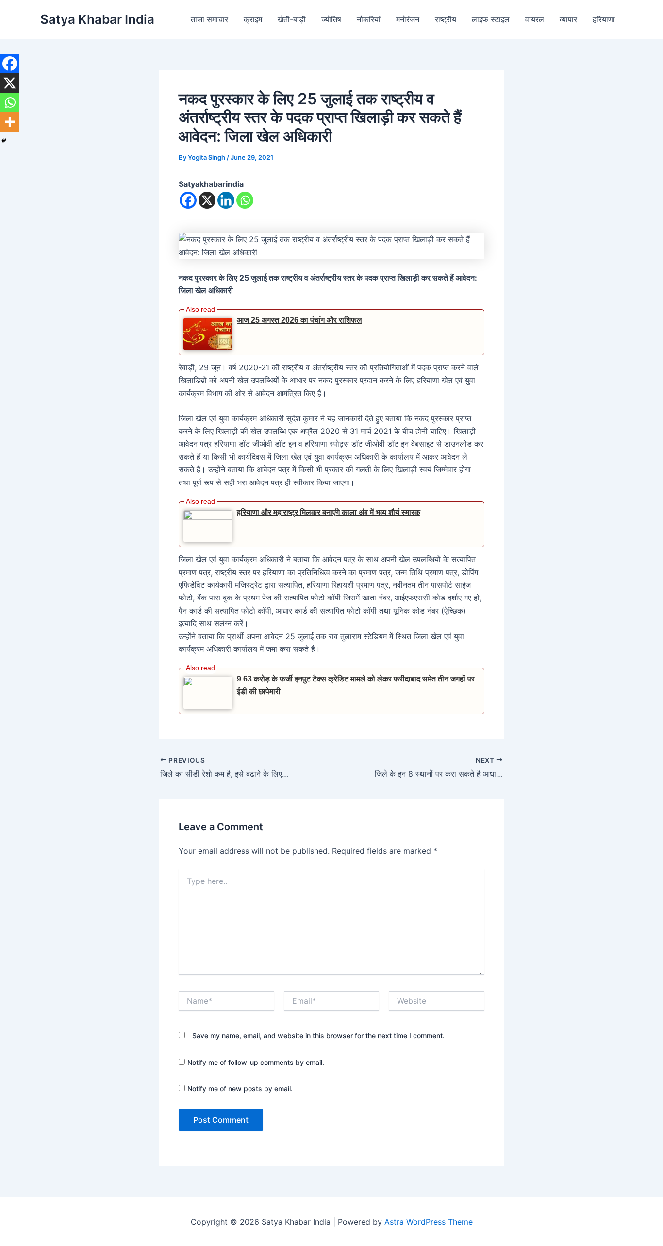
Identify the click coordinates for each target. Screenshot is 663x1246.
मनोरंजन (407, 19)
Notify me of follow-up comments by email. (255, 1062)
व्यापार (568, 19)
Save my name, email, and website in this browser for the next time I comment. (318, 1035)
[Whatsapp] (244, 200)
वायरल (534, 19)
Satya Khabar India (97, 19)
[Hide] (4, 141)
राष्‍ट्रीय (445, 19)
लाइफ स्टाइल (491, 19)
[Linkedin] (225, 200)
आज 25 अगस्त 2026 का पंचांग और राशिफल (299, 320)
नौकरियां (369, 19)
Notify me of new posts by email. (240, 1088)
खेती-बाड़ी (292, 19)
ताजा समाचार (209, 19)
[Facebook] (188, 200)
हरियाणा (604, 19)
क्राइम (253, 19)
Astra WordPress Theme (428, 1222)
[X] (207, 200)
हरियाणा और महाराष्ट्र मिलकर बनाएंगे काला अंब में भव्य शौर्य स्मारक (328, 512)
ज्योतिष (331, 19)
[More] (9, 122)
